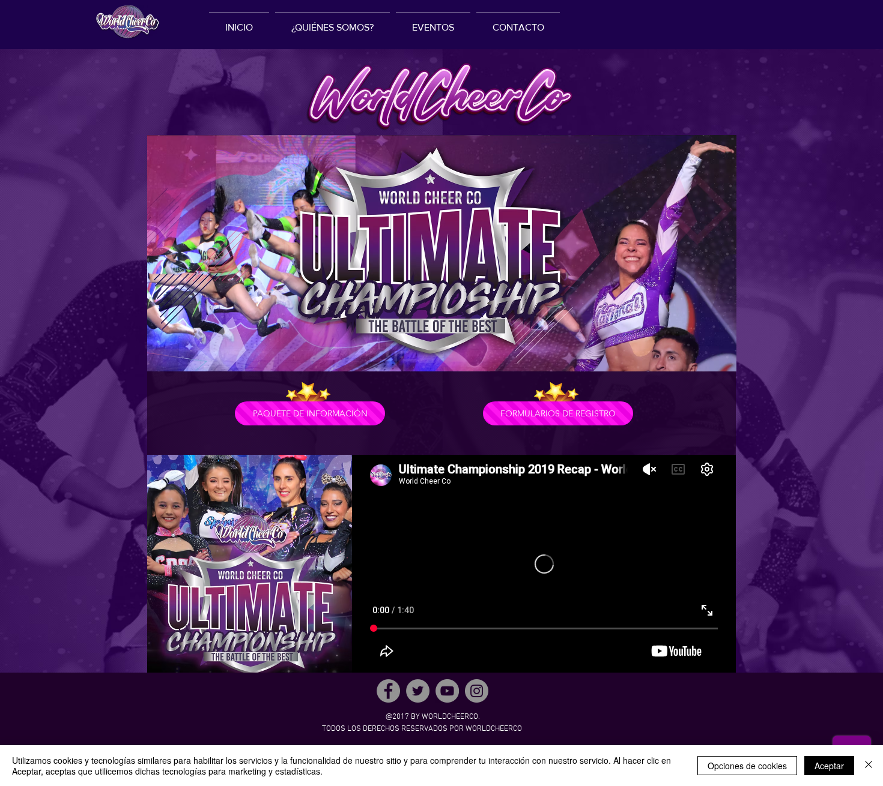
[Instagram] (476, 691)
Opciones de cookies (747, 766)
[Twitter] (417, 691)
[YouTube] (447, 691)
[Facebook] (388, 691)
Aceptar (829, 766)
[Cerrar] (868, 765)
